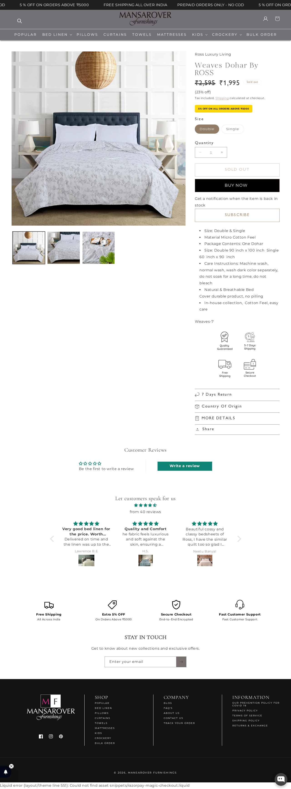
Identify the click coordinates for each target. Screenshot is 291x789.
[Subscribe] (181, 662)
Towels (101, 723)
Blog (168, 703)
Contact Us (173, 718)
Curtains (102, 718)
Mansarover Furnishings (152, 772)
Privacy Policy (245, 710)
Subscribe (237, 215)
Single (235, 130)
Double (209, 130)
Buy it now (237, 185)
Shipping (222, 97)
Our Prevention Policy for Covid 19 (256, 704)
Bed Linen (103, 708)
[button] (57, 35)
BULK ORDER (105, 743)
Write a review (185, 466)
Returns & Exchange (250, 725)
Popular (102, 703)
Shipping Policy (246, 720)
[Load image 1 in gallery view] (29, 248)
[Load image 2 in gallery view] (63, 248)
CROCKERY (103, 738)
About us (172, 713)
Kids (98, 733)
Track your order (179, 723)
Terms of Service (247, 715)
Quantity (204, 143)
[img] (146, 505)
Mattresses (105, 728)
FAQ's (168, 708)
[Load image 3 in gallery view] (98, 248)
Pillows (102, 713)
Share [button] (208, 429)
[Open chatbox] (281, 779)
